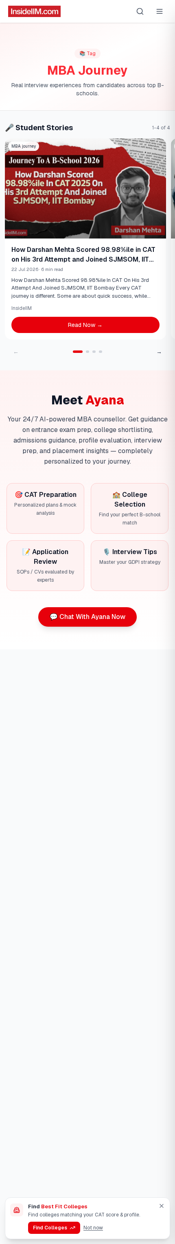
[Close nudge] (161, 1206)
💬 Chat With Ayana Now (87, 616)
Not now (93, 1228)
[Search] (140, 11)
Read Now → (85, 325)
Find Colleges (50, 1228)
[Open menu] (159, 11)
